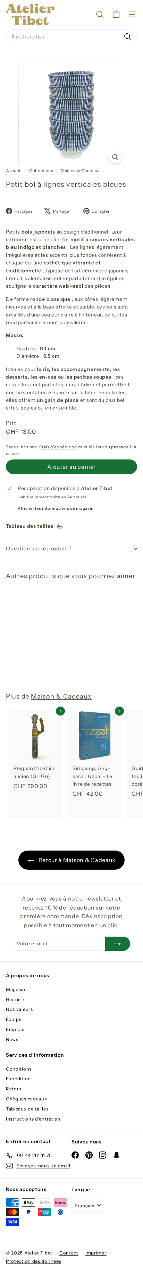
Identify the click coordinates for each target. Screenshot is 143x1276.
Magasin (15, 989)
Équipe (14, 1019)
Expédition (18, 1078)
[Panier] (116, 14)
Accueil (14, 170)
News (12, 1039)
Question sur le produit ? (39, 548)
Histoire (15, 999)
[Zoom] (115, 157)
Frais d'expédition (58, 446)
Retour (14, 1088)
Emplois (15, 1029)
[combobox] (71, 36)
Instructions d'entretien (33, 1119)
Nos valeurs (19, 1009)
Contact (68, 1253)
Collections (41, 170)
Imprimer (96, 1253)
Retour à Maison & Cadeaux (76, 859)
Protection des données (33, 1261)
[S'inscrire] (117, 943)
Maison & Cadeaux (80, 170)
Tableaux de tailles (27, 1109)
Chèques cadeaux (26, 1098)
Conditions (19, 1069)
